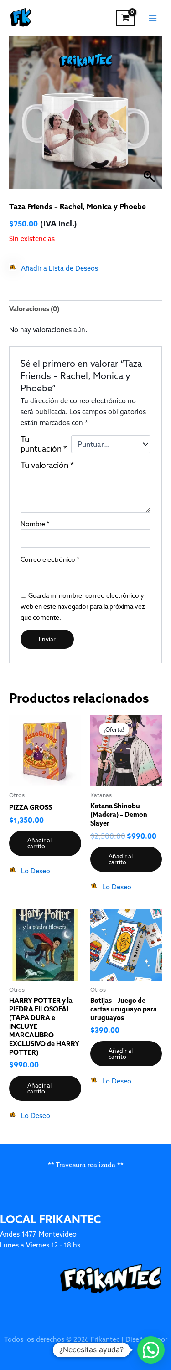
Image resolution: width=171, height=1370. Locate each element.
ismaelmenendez (85, 1350)
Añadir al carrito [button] (39, 843)
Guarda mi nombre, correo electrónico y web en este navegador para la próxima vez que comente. (83, 606)
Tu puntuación (44, 444)
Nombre (35, 524)
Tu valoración (47, 465)
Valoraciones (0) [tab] (34, 308)
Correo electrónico (50, 559)
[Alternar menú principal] (153, 18)
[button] (53, 268)
